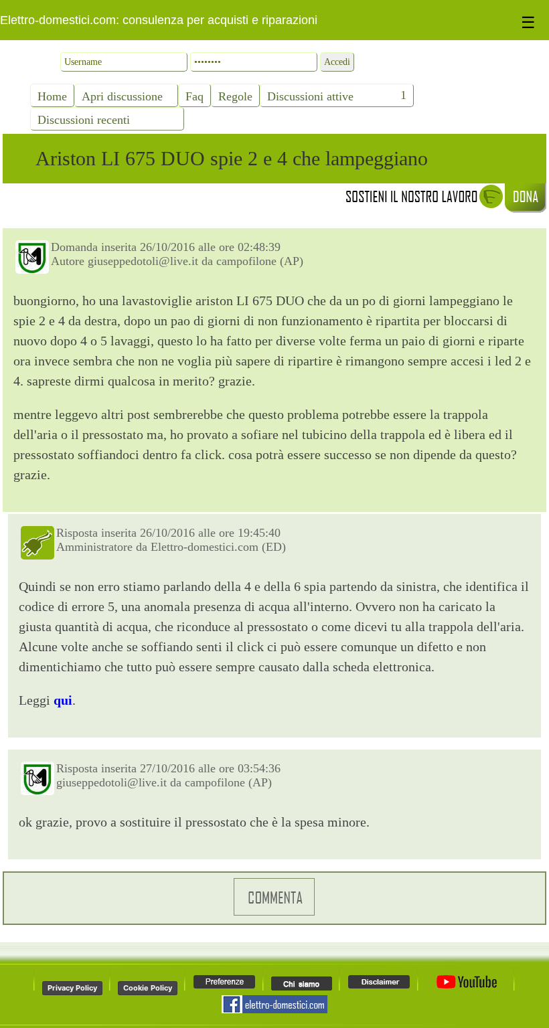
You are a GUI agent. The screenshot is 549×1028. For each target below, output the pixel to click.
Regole (235, 96)
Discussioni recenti (83, 119)
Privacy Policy (72, 988)
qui (63, 700)
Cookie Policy (147, 988)
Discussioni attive (310, 96)
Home (52, 96)
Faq (194, 96)
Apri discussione (122, 96)
